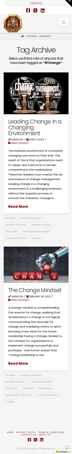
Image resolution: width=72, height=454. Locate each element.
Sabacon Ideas (19, 143)
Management (45, 388)
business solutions (16, 225)
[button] (63, 22)
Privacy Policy (26, 432)
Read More (18, 206)
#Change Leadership (31, 218)
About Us (45, 435)
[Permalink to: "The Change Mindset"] (36, 265)
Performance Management (36, 231)
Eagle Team (11, 231)
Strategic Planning (16, 238)
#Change (10, 218)
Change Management (41, 381)
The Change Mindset (34, 290)
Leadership (28, 388)
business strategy (41, 225)
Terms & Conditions (51, 432)
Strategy (36, 238)
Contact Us (36, 2)
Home (10, 432)
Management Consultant (19, 395)
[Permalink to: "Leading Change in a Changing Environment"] (36, 93)
